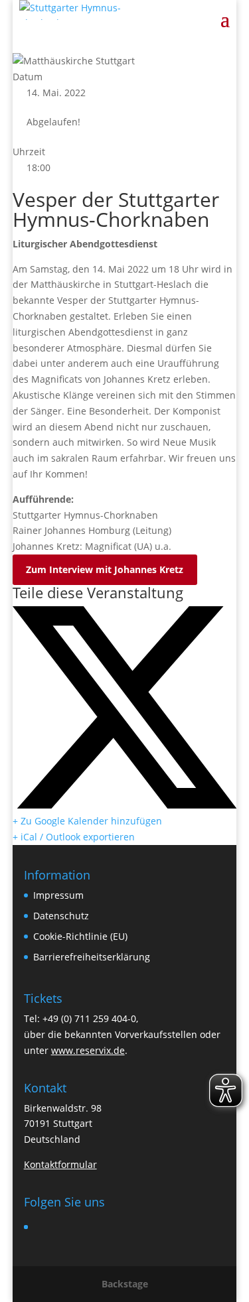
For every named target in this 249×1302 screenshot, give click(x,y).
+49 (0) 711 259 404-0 (89, 1018)
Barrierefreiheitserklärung (91, 956)
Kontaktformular (60, 1164)
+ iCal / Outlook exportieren (74, 836)
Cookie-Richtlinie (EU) (80, 936)
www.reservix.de (88, 1050)
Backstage (125, 1283)
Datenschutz (61, 915)
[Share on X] (124, 805)
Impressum (58, 895)
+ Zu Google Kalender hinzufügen (87, 820)
